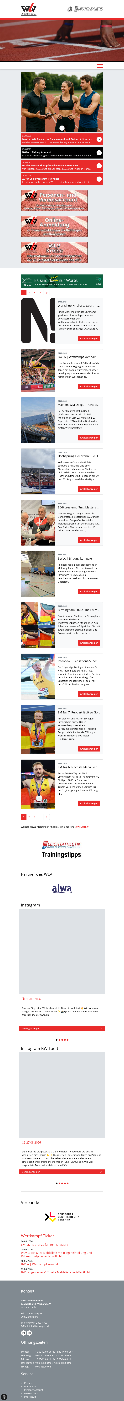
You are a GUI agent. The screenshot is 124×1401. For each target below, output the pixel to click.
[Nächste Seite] (40, 293)
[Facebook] (23, 1333)
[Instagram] (29, 1333)
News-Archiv (81, 826)
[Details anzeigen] (62, 128)
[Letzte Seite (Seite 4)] (46, 293)
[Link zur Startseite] (28, 8)
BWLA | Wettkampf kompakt (40, 1264)
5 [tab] (67, 1040)
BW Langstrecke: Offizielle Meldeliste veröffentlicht (55, 1272)
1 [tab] (56, 1040)
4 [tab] (65, 1040)
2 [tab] (59, 1040)
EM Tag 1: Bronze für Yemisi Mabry (44, 1245)
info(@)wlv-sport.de (39, 1326)
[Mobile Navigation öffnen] (100, 66)
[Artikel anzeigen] (99, 139)
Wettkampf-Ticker (37, 1235)
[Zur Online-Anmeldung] (62, 226)
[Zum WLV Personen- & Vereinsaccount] (62, 200)
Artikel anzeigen (89, 338)
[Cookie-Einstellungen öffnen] (4, 1397)
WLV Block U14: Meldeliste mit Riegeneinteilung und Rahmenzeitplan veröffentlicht (56, 1254)
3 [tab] (62, 1040)
